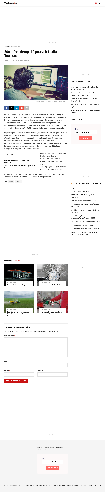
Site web (40, 370)
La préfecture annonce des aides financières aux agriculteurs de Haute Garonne (18, 314)
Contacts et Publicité (86, 485)
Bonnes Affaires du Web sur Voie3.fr (86, 183)
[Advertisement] (52, 23)
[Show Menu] (96, 3)
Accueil (6, 46)
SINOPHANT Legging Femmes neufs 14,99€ (85, 222)
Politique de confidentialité (57, 485)
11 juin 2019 (7, 60)
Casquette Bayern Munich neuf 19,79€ (83, 200)
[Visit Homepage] (10, 3)
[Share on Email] (21, 108)
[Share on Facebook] (6, 108)
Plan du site (97, 485)
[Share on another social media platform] (26, 108)
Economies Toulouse (16, 46)
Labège (18, 181)
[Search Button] (100, 3)
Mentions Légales (72, 485)
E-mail (7, 370)
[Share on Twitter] (11, 108)
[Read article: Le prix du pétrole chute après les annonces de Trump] (52, 302)
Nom (6, 361)
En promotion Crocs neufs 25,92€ (82, 225)
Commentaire (9, 336)
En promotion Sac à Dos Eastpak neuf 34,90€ (85, 229)
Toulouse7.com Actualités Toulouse (36, 485)
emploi (11, 181)
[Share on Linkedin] (16, 108)
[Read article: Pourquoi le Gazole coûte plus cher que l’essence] (19, 275)
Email (77, 129)
